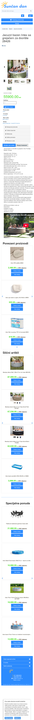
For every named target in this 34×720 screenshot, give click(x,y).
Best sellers (6, 119)
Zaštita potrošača (11, 137)
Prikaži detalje (8, 718)
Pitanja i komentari (22, 145)
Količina (6, 100)
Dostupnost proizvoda (12, 127)
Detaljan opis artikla (9, 145)
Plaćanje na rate (11, 141)
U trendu (5, 115)
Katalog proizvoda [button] (18, 20)
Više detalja (17, 274)
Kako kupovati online (9, 693)
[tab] (17, 127)
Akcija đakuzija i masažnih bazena (11, 123)
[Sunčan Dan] (17, 4)
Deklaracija (9, 134)
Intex (4, 111)
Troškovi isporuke (11, 130)
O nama (6, 697)
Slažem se (17, 718)
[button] (1, 313)
